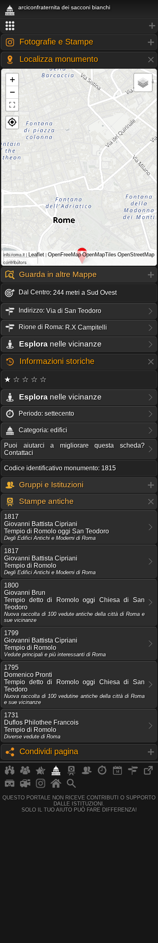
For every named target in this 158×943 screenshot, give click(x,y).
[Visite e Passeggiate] (9, 773)
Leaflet (36, 255)
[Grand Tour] (40, 773)
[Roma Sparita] (71, 773)
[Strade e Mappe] (133, 773)
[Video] (25, 786)
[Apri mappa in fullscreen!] (12, 105)
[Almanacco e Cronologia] (102, 773)
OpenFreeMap (64, 255)
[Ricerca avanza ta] (71, 786)
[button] (12, 122)
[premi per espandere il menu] (79, 26)
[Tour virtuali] (9, 786)
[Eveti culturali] (117, 773)
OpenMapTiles (99, 255)
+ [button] (12, 79)
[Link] (148, 773)
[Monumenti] (56, 773)
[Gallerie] (40, 786)
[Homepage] (56, 786)
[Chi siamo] (25, 773)
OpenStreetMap (135, 255)
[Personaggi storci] (86, 773)
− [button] (12, 92)
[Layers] (143, 82)
